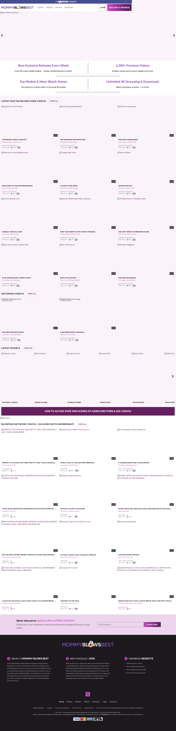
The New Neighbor (127, 278)
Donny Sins (64, 557)
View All (54, 101)
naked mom (83, 663)
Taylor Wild (14, 188)
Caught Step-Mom (68, 186)
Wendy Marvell (123, 511)
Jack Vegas (121, 280)
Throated (23, 678)
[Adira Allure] (50, 376)
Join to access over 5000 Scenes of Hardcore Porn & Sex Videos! (88, 411)
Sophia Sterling (74, 511)
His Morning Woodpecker (72, 139)
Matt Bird (5, 511)
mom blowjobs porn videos (75, 666)
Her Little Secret (68, 278)
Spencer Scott (131, 234)
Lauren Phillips (35, 673)
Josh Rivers (6, 334)
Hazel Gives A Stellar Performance (77, 462)
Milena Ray (129, 603)
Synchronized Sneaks (128, 555)
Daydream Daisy (131, 465)
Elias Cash (63, 334)
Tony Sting (5, 280)
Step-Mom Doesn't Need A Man (16, 278)
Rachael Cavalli (7, 142)
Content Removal (137, 714)
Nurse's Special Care (12, 232)
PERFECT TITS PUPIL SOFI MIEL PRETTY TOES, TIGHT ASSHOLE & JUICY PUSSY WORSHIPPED (41, 462)
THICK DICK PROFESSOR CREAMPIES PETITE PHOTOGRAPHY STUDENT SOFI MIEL (36, 509)
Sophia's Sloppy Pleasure (72, 509)
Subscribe (152, 624)
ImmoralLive (14, 680)
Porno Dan (6, 465)
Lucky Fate (5, 188)
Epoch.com (43, 714)
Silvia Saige (10, 676)
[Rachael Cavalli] (17, 376)
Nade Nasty (74, 465)
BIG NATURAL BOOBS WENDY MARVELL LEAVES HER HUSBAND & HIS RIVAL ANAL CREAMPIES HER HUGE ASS (48, 555)
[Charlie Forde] (82, 376)
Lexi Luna (44, 673)
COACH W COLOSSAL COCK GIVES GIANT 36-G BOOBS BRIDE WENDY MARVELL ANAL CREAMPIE (43, 601)
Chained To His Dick (69, 601)
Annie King (71, 334)
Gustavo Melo (129, 188)
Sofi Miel (13, 465)
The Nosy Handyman (128, 139)
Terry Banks (138, 603)
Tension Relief (125, 186)
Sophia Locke (14, 234)
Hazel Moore (64, 465)
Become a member (119, 7)
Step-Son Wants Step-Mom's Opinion (77, 232)
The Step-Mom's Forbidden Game (133, 232)
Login (102, 7)
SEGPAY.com (105, 714)
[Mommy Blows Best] (17, 7)
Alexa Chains (73, 603)
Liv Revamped (65, 234)
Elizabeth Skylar (74, 280)
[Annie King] (115, 376)
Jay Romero (64, 511)
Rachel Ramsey (15, 280)
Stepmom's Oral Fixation (14, 139)
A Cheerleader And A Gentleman (133, 462)
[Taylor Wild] (148, 376)
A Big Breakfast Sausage (72, 332)
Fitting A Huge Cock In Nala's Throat (78, 555)
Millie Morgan (73, 188)
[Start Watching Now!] (66, 35)
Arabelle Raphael (23, 673)
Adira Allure (64, 142)
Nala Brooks (73, 557)
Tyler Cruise (17, 142)
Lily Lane (121, 188)
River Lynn (129, 557)
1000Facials (31, 678)
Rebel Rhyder (130, 280)
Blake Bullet (73, 142)
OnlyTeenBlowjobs (42, 678)
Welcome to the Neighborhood (17, 186)
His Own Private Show (13, 332)
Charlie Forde (131, 142)
